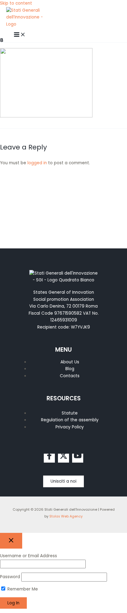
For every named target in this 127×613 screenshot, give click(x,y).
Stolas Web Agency (66, 516)
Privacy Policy (69, 427)
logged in (37, 163)
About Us (69, 362)
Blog (69, 369)
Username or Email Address (28, 556)
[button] (63, 481)
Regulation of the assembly (70, 420)
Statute (70, 413)
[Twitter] (63, 458)
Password (10, 577)
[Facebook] (49, 458)
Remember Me (22, 589)
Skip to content (16, 3)
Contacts (70, 376)
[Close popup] (11, 541)
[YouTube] (77, 458)
